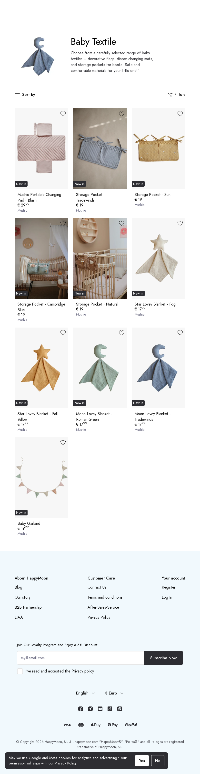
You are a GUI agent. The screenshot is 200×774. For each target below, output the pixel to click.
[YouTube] (100, 709)
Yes (142, 760)
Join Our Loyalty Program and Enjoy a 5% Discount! (58, 645)
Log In (167, 597)
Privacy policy (82, 671)
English (82, 693)
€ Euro (111, 693)
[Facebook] (80, 709)
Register (168, 587)
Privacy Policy (65, 763)
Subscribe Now (163, 658)
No (157, 760)
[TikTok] (110, 709)
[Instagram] (90, 709)
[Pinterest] (119, 709)
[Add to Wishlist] (62, 113)
